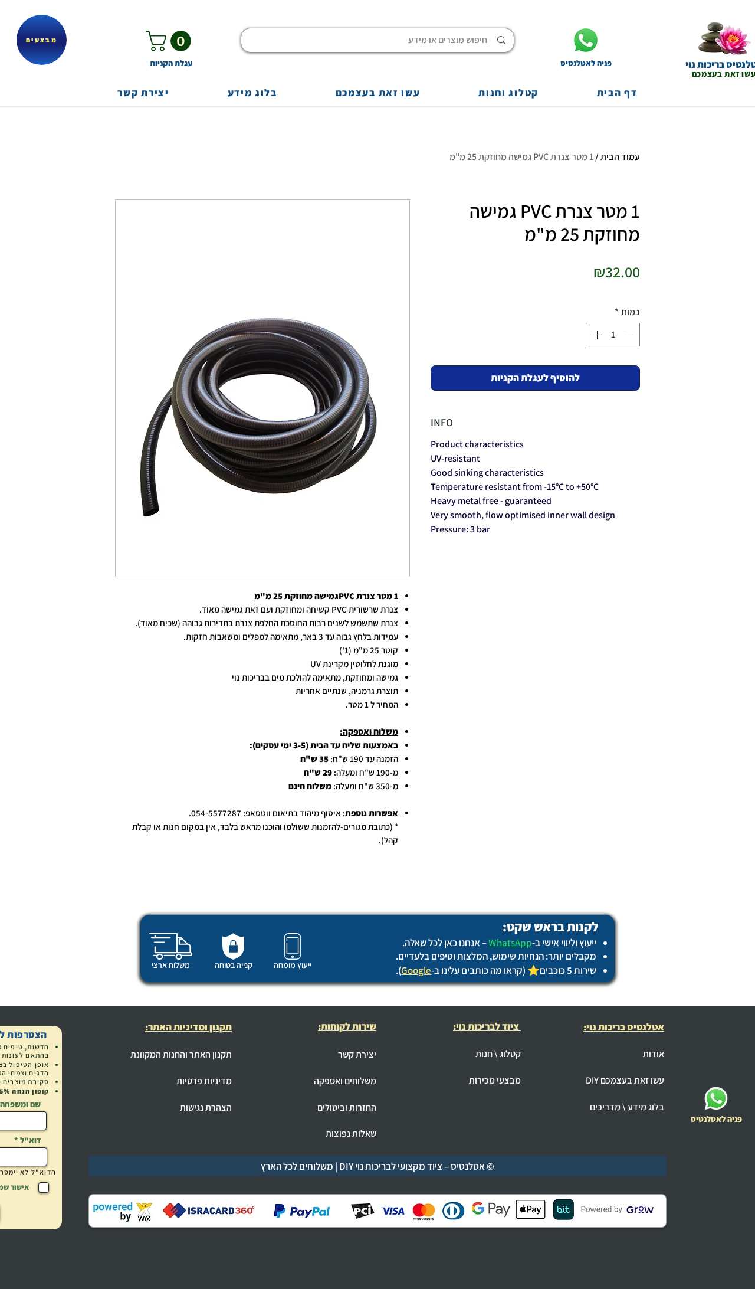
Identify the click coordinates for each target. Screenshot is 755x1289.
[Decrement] (630, 334)
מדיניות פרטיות (204, 1081)
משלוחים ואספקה (345, 1081)
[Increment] (595, 334)
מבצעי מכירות (495, 1080)
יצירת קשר (357, 1054)
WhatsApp (510, 942)
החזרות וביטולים (346, 1107)
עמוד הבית (620, 157)
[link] (171, 41)
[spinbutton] (613, 334)
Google (416, 970)
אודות (653, 1054)
